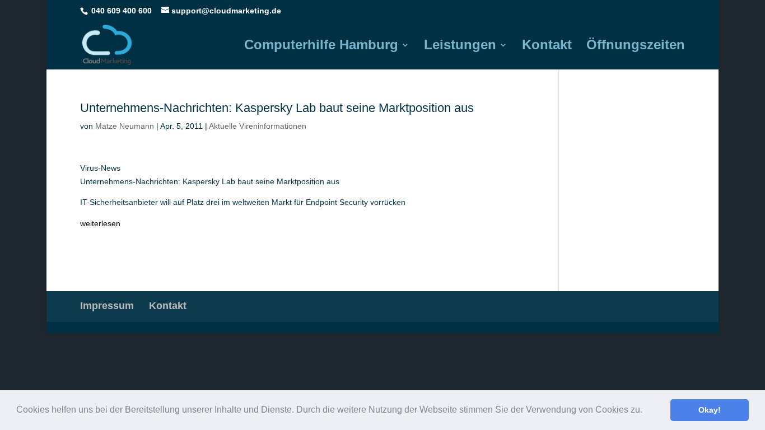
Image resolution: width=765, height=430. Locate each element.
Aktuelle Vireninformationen (257, 125)
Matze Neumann (124, 125)
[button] (646, 411)
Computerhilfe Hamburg (321, 46)
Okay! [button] (709, 409)
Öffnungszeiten (635, 46)
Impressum (107, 305)
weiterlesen (100, 223)
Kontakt (547, 46)
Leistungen (460, 46)
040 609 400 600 (121, 10)
